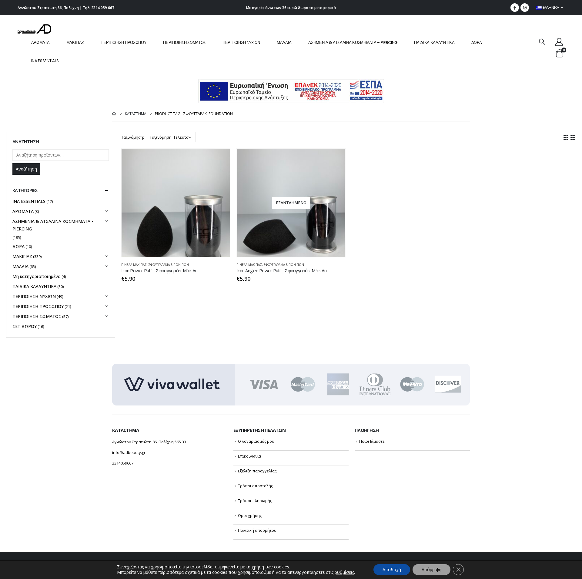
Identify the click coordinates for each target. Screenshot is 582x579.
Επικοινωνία (249, 456)
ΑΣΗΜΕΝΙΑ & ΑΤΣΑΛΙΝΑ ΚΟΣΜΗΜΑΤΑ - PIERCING (52, 225)
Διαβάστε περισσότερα (335, 158)
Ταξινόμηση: (132, 137)
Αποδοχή (392, 569)
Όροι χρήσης (250, 515)
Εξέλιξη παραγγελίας (257, 471)
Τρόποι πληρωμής (255, 500)
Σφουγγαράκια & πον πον (169, 265)
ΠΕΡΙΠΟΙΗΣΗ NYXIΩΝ (241, 42)
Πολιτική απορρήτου (257, 530)
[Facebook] (514, 7)
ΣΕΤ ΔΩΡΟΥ (24, 326)
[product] (176, 203)
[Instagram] (524, 7)
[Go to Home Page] (114, 113)
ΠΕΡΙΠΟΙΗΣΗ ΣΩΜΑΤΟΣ (184, 42)
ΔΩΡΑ (476, 42)
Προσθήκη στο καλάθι (220, 158)
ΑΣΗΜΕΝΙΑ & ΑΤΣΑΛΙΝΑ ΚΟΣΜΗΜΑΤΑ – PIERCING (352, 42)
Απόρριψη (431, 569)
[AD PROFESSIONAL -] (34, 29)
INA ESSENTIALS (45, 61)
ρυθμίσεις (344, 572)
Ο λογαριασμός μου (256, 441)
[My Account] (559, 42)
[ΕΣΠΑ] (291, 91)
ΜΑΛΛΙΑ (284, 42)
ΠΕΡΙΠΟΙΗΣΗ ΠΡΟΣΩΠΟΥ (123, 42)
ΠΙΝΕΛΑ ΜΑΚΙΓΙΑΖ (134, 265)
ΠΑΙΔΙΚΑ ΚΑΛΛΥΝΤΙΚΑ (434, 42)
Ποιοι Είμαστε (372, 441)
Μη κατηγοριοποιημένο (36, 276)
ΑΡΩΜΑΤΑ (40, 42)
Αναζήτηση (26, 169)
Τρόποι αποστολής (255, 485)
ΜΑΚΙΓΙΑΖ (75, 42)
